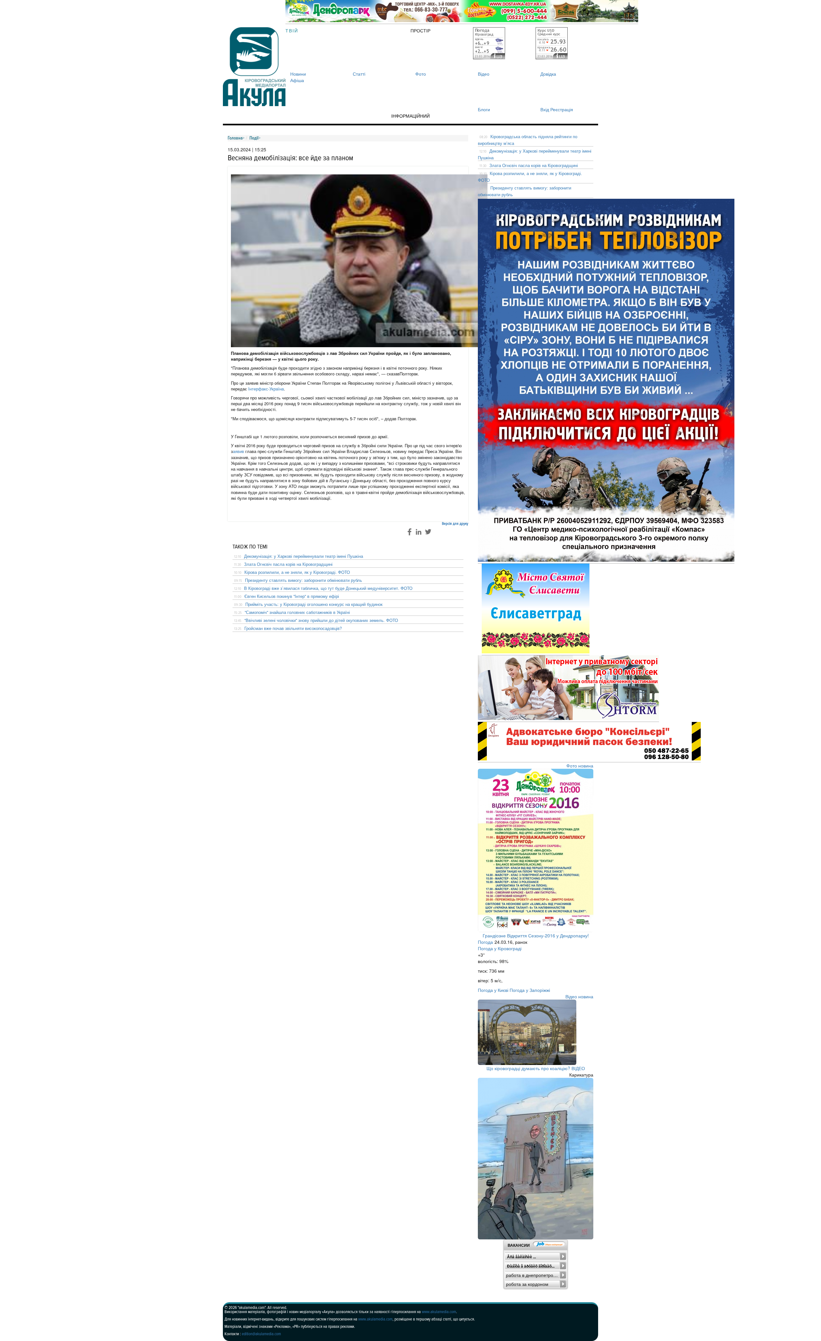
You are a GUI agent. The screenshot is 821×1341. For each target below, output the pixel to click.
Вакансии (519, 1245)
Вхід (544, 109)
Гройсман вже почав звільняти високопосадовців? (293, 628)
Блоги (484, 109)
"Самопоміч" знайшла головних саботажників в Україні (297, 612)
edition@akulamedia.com (261, 1334)
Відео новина (579, 996)
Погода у (499, 948)
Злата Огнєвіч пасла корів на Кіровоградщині (288, 564)
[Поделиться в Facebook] (409, 531)
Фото (420, 74)
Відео (483, 74)
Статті (359, 74)
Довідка (548, 74)
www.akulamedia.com (439, 1311)
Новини (298, 74)
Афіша (297, 80)
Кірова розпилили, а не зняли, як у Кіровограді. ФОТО (297, 572)
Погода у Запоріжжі (530, 990)
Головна (235, 138)
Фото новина (579, 765)
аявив (238, 451)
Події (254, 138)
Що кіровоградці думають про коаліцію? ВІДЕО (536, 1068)
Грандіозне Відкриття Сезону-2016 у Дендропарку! (536, 935)
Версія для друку (455, 523)
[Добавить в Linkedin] (418, 531)
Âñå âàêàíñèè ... (521, 1257)
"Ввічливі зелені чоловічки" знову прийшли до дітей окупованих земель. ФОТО (321, 620)
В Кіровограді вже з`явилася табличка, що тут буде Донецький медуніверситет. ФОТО (328, 588)
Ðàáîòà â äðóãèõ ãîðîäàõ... (530, 1266)
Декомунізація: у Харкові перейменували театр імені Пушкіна (303, 556)
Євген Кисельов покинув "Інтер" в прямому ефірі (291, 596)
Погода (485, 942)
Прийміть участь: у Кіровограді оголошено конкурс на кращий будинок (314, 604)
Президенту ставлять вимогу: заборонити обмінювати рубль (303, 580)
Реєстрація (561, 109)
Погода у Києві (493, 990)
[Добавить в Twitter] (428, 531)
